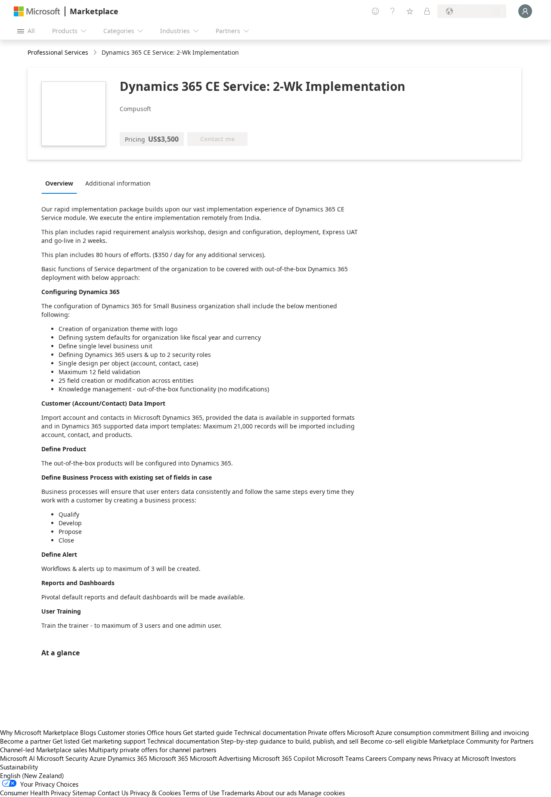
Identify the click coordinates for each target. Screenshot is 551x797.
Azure (98, 758)
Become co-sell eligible (393, 741)
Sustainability (19, 767)
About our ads (276, 792)
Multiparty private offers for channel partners (152, 749)
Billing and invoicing (500, 732)
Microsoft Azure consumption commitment (409, 732)
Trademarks (237, 792)
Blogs (88, 732)
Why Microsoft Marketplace (39, 732)
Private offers (326, 732)
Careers (376, 758)
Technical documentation (270, 732)
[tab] (61, 183)
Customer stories (121, 732)
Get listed (66, 741)
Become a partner (25, 741)
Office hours (164, 732)
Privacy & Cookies (155, 792)
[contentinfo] (96, 53)
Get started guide (207, 732)
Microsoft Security (62, 758)
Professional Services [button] (58, 52)
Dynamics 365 (127, 758)
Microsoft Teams (340, 758)
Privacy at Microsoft (461, 758)
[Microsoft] (37, 11)
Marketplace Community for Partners (481, 741)
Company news (409, 758)
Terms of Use (201, 792)
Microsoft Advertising (220, 758)
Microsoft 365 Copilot (284, 758)
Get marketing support (113, 741)
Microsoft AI (17, 758)
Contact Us (113, 792)
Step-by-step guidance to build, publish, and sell (290, 741)
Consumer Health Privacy (35, 792)
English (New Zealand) (32, 775)
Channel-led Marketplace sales (43, 749)
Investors (503, 758)
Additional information (118, 183)
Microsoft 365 (168, 758)
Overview (59, 183)
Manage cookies (321, 792)
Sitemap (84, 792)
